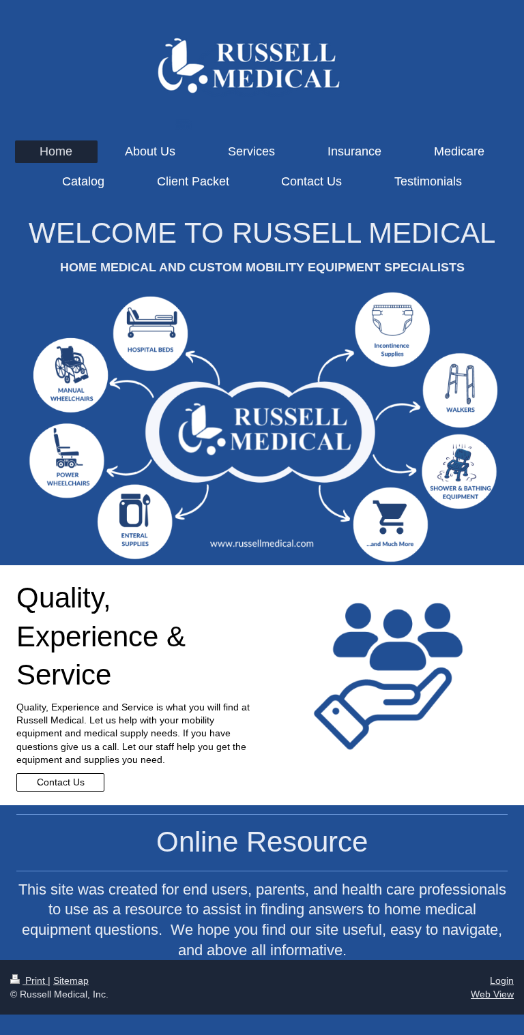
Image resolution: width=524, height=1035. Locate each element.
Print (35, 980)
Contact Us (61, 782)
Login (502, 980)
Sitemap (71, 980)
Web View (492, 994)
